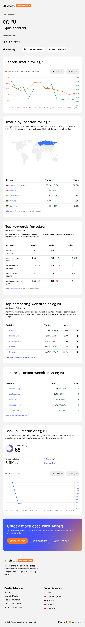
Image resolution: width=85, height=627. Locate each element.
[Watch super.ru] (77, 346)
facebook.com (15, 405)
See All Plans (40, 540)
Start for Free (17, 540)
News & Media (11, 596)
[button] (28, 445)
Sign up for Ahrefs (13, 211)
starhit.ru (13, 330)
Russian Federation (17, 185)
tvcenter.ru (14, 336)
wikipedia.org (14, 388)
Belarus (12, 190)
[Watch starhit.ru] (77, 330)
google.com (14, 410)
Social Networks (12, 600)
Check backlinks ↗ (50, 463)
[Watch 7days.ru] (77, 352)
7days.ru (12, 352)
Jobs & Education (12, 603)
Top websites (8, 15)
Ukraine (12, 201)
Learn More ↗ (61, 540)
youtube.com (14, 394)
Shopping (8, 592)
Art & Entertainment (13, 607)
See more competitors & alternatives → (20, 357)
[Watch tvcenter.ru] (77, 335)
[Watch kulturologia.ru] (77, 341)
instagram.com (15, 399)
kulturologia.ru (15, 341)
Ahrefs (77, 622)
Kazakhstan (14, 195)
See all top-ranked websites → (17, 416)
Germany (13, 206)
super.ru (12, 347)
